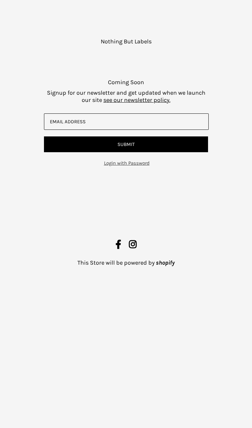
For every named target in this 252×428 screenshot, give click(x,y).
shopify (165, 262)
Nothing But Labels (126, 41)
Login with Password (127, 163)
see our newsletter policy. (136, 100)
